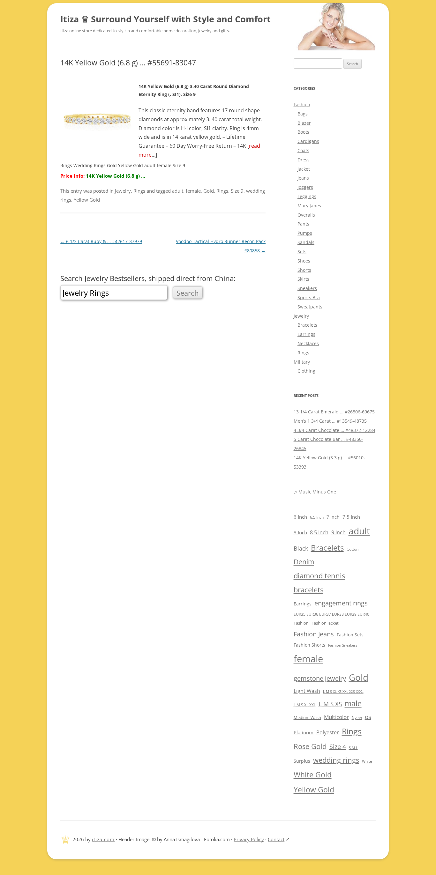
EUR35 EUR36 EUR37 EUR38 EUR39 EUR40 (331, 614)
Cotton (352, 549)
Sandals (305, 242)
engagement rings (341, 603)
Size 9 (237, 191)
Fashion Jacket (325, 623)
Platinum (303, 732)
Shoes (303, 261)
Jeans (303, 178)
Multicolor (336, 717)
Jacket (303, 169)
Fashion (302, 104)
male (353, 703)
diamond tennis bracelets (319, 582)
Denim (304, 561)
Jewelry (123, 191)
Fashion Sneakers (342, 645)
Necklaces (308, 343)
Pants (303, 224)
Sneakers (307, 288)
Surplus (302, 761)
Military (302, 362)
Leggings (306, 196)
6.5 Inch (317, 517)
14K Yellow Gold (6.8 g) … (115, 176)
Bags (302, 114)
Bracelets (307, 325)
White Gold (313, 774)
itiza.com (103, 839)
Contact (276, 839)
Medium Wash (307, 717)
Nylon (357, 717)
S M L (353, 747)
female (193, 191)
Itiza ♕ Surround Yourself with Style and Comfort (165, 19)
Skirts (303, 279)
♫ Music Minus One (315, 492)
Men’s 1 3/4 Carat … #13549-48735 (330, 421)
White (367, 761)
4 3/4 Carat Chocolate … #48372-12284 (334, 430)
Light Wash (307, 690)
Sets (301, 251)
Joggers (305, 187)
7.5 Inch (351, 517)
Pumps (304, 233)
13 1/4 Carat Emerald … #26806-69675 (334, 412)
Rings (139, 191)
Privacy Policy (249, 839)
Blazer (304, 123)
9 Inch (338, 532)
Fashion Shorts (309, 645)
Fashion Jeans (314, 634)
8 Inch (300, 532)
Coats (303, 150)
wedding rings (336, 760)
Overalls (306, 215)
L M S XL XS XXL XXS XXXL (343, 691)
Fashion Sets (350, 635)
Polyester (327, 732)
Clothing (306, 371)
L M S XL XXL (305, 705)
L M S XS (330, 704)
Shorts (304, 270)
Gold (208, 191)
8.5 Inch (319, 532)
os (368, 716)
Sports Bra (308, 297)
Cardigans (308, 141)
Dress (303, 160)
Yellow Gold (87, 200)
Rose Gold (310, 746)
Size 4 (337, 746)
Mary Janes (309, 206)
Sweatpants (309, 307)
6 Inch (300, 517)
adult (177, 191)
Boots (303, 132)
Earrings (306, 334)
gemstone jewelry (320, 678)
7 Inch (333, 517)
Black (301, 548)
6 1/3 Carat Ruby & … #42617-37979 (101, 241)
